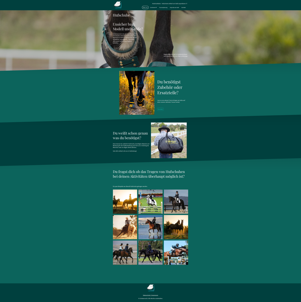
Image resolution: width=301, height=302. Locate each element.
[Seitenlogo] (117, 5)
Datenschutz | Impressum (150, 295)
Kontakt (160, 109)
